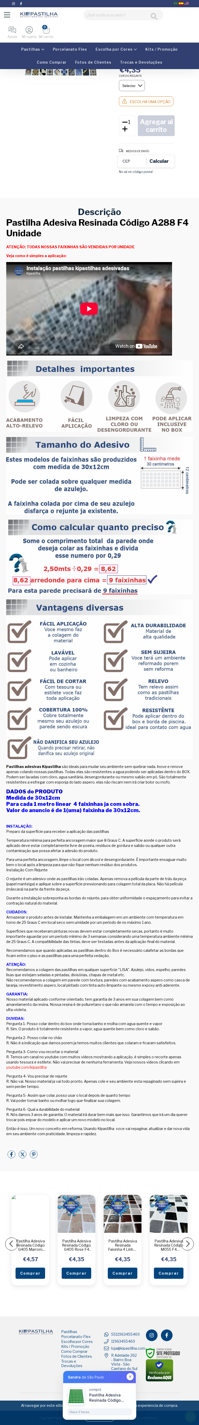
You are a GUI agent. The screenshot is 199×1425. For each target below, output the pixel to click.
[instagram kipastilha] (14, 3)
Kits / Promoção (161, 49)
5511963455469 (125, 1334)
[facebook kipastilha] (21, 3)
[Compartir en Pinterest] (34, 1156)
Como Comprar (52, 62)
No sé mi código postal (136, 172)
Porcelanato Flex (70, 49)
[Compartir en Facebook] (12, 1156)
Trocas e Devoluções (141, 62)
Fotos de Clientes (93, 62)
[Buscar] (154, 16)
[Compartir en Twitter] (23, 1156)
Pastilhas (31, 49)
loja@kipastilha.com (128, 1348)
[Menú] (6, 14)
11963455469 (123, 1341)
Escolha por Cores (115, 49)
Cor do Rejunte (130, 75)
